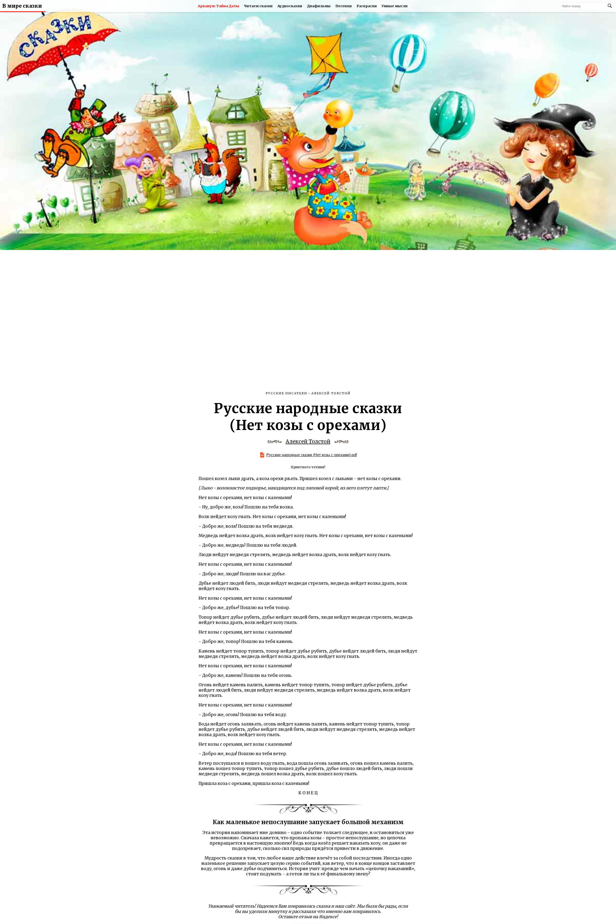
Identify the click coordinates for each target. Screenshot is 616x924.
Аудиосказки (289, 6)
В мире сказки (22, 6)
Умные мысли (395, 6)
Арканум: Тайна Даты (218, 6)
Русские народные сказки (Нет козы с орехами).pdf (311, 455)
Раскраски (367, 6)
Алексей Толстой (308, 441)
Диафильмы (319, 6)
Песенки (343, 6)
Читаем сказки (258, 6)
